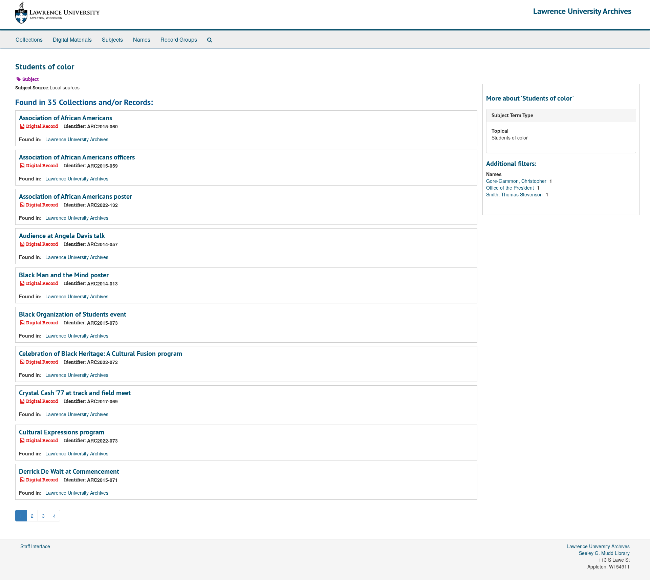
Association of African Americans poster (75, 196)
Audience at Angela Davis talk (62, 235)
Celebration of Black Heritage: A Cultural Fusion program (100, 353)
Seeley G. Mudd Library (604, 553)
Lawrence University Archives (582, 11)
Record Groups (178, 39)
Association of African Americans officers (77, 157)
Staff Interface (35, 546)
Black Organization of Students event (72, 314)
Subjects (112, 39)
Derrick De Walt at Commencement (69, 471)
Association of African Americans (65, 117)
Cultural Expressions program (61, 432)
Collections (29, 39)
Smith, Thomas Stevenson (515, 194)
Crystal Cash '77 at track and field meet (75, 392)
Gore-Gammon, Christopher (517, 180)
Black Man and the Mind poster (64, 275)
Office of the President (510, 187)
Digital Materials (72, 39)
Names (141, 39)
